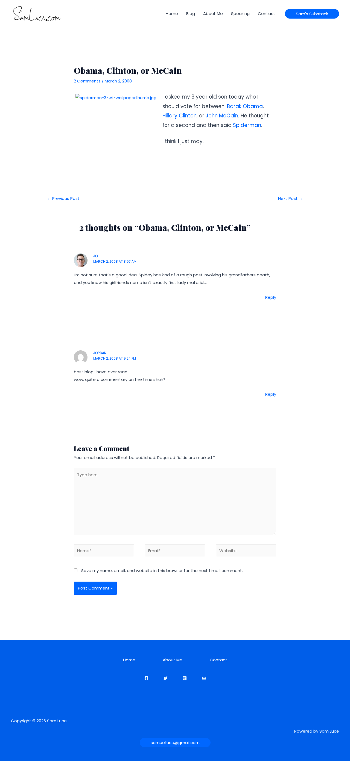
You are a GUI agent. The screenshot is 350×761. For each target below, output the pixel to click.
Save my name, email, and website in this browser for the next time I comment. (162, 570)
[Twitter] (165, 678)
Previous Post (63, 198)
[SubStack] (204, 678)
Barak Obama (245, 106)
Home (172, 13)
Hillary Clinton (179, 115)
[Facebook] (146, 678)
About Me (213, 13)
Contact (266, 13)
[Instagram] (185, 678)
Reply (270, 297)
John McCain (222, 115)
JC (95, 256)
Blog (190, 13)
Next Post (290, 198)
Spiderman (247, 125)
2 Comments (87, 81)
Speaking (240, 13)
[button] (312, 14)
